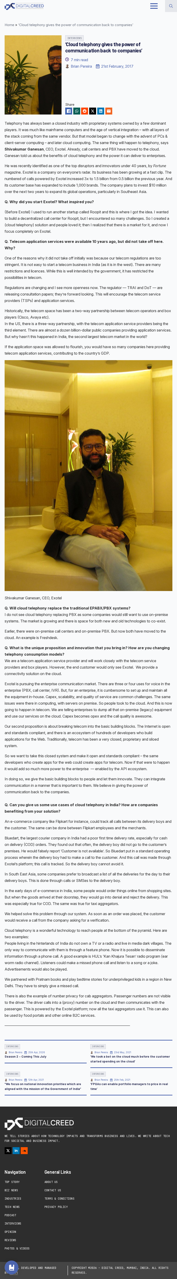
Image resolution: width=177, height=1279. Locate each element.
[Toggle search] (171, 6)
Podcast (10, 1215)
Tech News (12, 1207)
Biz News (11, 1190)
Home (9, 25)
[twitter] (8, 1150)
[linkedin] (16, 1150)
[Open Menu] (154, 6)
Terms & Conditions (59, 1199)
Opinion (10, 1232)
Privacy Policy (56, 1207)
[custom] (24, 1150)
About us (51, 1182)
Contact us (52, 1190)
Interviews (13, 1223)
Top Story (12, 1182)
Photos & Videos (17, 1248)
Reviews (10, 1240)
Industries (13, 1199)
